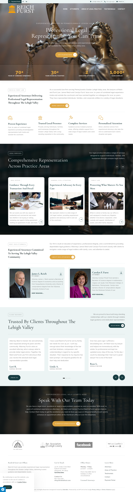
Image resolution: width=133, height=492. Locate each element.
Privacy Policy (96, 489)
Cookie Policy (21, 482)
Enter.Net (65, 489)
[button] (117, 167)
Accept (7, 487)
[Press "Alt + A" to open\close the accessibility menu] (3, 489)
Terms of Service (106, 489)
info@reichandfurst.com (62, 480)
